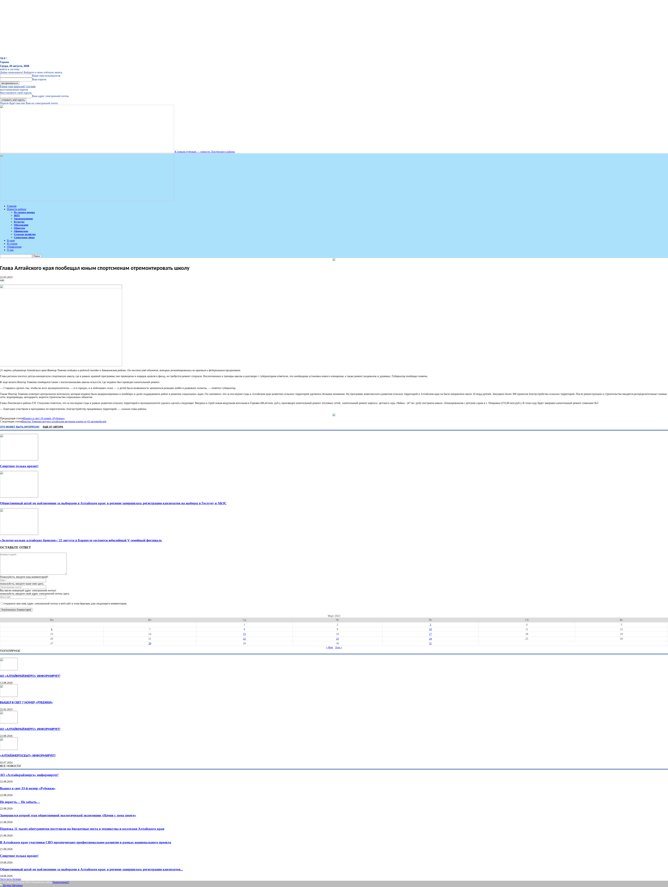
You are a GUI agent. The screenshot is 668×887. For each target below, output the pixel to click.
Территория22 (60, 882)
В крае (11, 240)
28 (149, 643)
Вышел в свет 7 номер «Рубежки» (26, 702)
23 (337, 638)
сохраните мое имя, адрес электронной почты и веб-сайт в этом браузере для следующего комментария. (65, 603)
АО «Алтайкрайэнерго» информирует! (30, 676)
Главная (11, 206)
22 (244, 638)
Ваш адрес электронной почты (50, 96)
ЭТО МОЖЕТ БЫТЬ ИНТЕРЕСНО (19, 426)
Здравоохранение (23, 218)
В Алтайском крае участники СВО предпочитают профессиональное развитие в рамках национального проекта (85, 842)
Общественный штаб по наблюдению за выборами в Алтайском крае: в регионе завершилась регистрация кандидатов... (91, 869)
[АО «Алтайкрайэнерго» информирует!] (8, 669)
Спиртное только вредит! (19, 466)
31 (430, 643)
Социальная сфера (24, 237)
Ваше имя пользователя (46, 75)
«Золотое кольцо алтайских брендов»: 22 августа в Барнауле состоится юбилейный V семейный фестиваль (81, 540)
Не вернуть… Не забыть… (20, 802)
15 (244, 634)
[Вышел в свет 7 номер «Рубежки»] (8, 695)
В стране (12, 243)
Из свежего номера (24, 212)
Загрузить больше (10, 879)
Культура (19, 222)
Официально (21, 231)
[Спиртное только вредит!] (19, 459)
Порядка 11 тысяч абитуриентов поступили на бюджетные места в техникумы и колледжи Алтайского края (82, 829)
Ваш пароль (39, 79)
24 (430, 638)
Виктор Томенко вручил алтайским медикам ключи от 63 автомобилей (64, 421)
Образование (21, 225)
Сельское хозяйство (25, 234)
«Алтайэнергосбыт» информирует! (28, 755)
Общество (19, 228)
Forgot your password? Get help (17, 86)
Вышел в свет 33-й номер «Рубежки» (27, 788)
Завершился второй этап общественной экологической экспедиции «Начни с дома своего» (68, 815)
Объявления (14, 246)
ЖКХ (17, 215)
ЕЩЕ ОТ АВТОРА (53, 426)
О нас (10, 249)
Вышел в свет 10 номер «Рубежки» (44, 418)
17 (430, 634)
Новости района (16, 209)
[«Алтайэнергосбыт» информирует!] (8, 748)
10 (430, 629)
